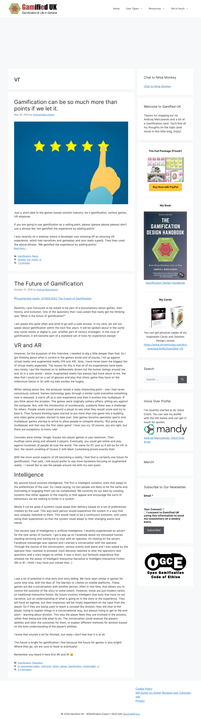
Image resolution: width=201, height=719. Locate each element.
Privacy (140, 700)
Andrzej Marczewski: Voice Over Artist (164, 439)
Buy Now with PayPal (165, 187)
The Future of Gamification (48, 283)
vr (40, 259)
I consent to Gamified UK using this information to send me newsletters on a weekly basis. (164, 517)
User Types (132, 8)
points (35, 259)
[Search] (182, 379)
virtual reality (89, 666)
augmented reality (30, 666)
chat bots (46, 666)
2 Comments (25, 669)
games (63, 666)
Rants (35, 256)
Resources (155, 8)
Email (148, 495)
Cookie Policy (144, 688)
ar (19, 666)
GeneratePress (131, 713)
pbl (28, 259)
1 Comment (24, 263)
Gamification (24, 256)
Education (37, 662)
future (55, 666)
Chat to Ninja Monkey (157, 86)
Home (116, 8)
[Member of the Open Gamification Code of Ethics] (165, 577)
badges (22, 259)
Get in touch (178, 8)
